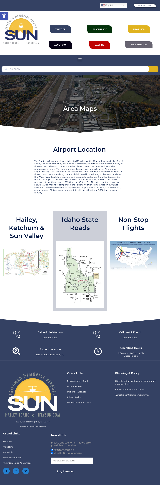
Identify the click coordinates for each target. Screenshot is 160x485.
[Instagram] (16, 471)
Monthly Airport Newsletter (68, 453)
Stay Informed (65, 471)
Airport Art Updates (64, 449)
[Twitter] (25, 471)
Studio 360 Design (38, 426)
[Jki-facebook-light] (6, 471)
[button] (4, 16)
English (109, 5)
